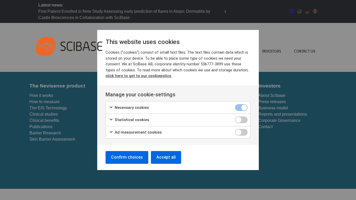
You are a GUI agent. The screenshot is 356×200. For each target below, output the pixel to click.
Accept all (166, 157)
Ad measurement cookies (138, 132)
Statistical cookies (131, 119)
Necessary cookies (131, 107)
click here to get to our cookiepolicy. (139, 75)
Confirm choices (127, 157)
